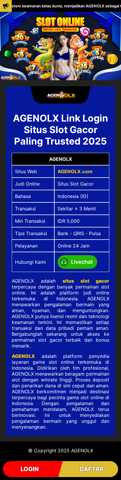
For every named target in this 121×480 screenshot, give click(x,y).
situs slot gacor (86, 281)
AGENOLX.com (75, 171)
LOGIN (30, 469)
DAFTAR (91, 469)
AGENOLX (23, 356)
